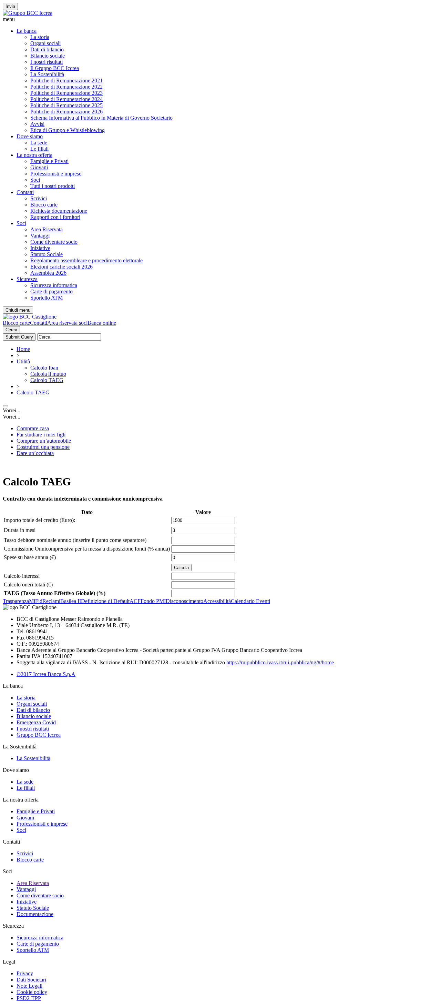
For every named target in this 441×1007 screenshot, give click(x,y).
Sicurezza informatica (53, 285)
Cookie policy (32, 992)
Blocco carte (44, 205)
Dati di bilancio (47, 49)
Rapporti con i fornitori (55, 217)
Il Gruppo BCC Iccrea (54, 68)
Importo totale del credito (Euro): (39, 520)
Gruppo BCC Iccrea (39, 735)
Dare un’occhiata (35, 453)
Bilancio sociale (47, 56)
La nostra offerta (34, 155)
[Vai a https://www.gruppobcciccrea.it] (27, 13)
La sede (38, 142)
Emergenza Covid (36, 722)
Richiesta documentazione (58, 211)
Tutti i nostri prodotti (52, 186)
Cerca (11, 329)
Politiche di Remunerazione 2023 (66, 93)
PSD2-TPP (29, 998)
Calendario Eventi (250, 601)
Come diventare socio (54, 242)
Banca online (102, 323)
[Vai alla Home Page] (30, 317)
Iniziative (40, 248)
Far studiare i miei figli (41, 434)
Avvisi (37, 124)
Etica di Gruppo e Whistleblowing (67, 130)
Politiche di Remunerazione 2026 (66, 111)
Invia (10, 6)
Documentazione (35, 914)
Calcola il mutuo (48, 374)
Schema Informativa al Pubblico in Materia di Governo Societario (101, 118)
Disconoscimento (184, 601)
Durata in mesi (19, 530)
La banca (27, 31)
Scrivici (38, 198)
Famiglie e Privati (49, 161)
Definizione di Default (105, 601)
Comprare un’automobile (44, 441)
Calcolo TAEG (46, 380)
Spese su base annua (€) (30, 557)
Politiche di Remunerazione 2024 (66, 99)
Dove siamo (30, 136)
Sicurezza (27, 279)
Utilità (23, 361)
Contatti (25, 192)
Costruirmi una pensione (43, 447)
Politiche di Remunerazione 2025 (66, 105)
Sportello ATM (46, 298)
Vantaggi (40, 236)
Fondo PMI (153, 601)
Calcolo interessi (22, 576)
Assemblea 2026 (48, 273)
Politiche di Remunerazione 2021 (66, 80)
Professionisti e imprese (55, 174)
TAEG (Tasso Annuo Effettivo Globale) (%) (54, 593)
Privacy (25, 973)
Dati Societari (31, 980)
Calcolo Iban (44, 368)
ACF (135, 601)
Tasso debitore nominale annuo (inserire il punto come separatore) (75, 540)
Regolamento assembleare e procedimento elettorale (86, 260)
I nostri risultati (46, 62)
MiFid (35, 601)
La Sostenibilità (47, 74)
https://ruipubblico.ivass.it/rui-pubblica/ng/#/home (280, 662)
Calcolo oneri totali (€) (28, 584)
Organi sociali (45, 43)
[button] (220, 19)
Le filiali (39, 149)
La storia (39, 37)
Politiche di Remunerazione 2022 (66, 87)
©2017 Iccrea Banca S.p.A (46, 674)
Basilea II (70, 601)
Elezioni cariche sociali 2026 (61, 267)
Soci (35, 180)
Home (23, 349)
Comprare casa (33, 428)
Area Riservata (46, 229)
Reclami (51, 601)
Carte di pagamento (51, 291)
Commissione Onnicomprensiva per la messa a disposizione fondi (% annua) (87, 549)
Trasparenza (16, 601)
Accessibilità (217, 601)
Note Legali (29, 986)
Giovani (39, 167)
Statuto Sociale (46, 254)
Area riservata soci (67, 323)
